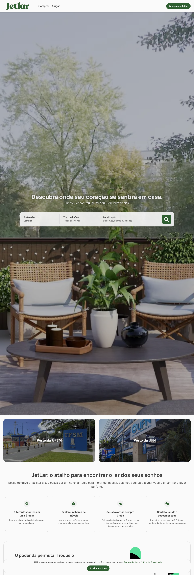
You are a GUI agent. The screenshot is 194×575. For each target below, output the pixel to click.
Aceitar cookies (98, 568)
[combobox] (32, 220)
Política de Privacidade (151, 562)
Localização (109, 217)
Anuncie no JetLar (178, 6)
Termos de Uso (131, 562)
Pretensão (29, 217)
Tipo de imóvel (71, 217)
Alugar (56, 6)
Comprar (43, 6)
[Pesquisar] (166, 219)
